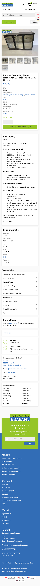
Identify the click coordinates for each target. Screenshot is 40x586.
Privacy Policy (7, 563)
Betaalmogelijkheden (10, 497)
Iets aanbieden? (8, 491)
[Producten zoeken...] (4, 15)
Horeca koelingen (18, 95)
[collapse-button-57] (36, 290)
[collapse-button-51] (36, 297)
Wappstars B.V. (20, 571)
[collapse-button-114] (36, 278)
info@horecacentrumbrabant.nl (16, 369)
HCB (4, 99)
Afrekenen (5, 523)
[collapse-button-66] (36, 301)
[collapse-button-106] (36, 282)
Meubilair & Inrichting (10, 309)
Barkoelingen (7, 95)
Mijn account (6, 514)
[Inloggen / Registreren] (23, 4)
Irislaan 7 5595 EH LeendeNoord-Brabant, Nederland (12, 363)
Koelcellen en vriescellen (11, 468)
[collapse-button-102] (36, 309)
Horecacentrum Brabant (17, 569)
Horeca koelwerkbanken (11, 471)
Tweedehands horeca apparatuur (14, 274)
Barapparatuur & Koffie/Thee (12, 293)
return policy (13, 323)
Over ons (5, 484)
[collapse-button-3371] (36, 305)
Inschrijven (30, 443)
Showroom (9, 10)
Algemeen (6, 313)
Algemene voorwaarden (23, 563)
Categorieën (9, 22)
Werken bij (6, 488)
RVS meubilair (7, 297)
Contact (5, 494)
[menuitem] (37, 14)
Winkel (4, 517)
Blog (3, 504)
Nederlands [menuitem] (11, 578)
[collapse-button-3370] (36, 286)
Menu (34, 22)
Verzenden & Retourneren (11, 501)
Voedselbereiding (9, 286)
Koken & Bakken (8, 278)
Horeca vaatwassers (10, 301)
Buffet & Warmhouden (10, 290)
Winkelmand (6, 520)
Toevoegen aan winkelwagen (20, 127)
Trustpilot (7, 333)
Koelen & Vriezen (30, 95)
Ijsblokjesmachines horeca (12, 458)
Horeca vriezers (8, 465)
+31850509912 (31, 10)
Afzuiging (6, 305)
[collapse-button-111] (36, 294)
